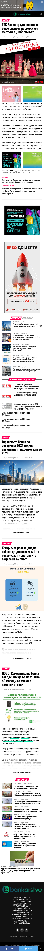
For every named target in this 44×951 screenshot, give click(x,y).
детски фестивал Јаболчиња (27, 171)
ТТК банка (7, 173)
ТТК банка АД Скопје (21, 173)
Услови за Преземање (27, 936)
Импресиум (13, 936)
